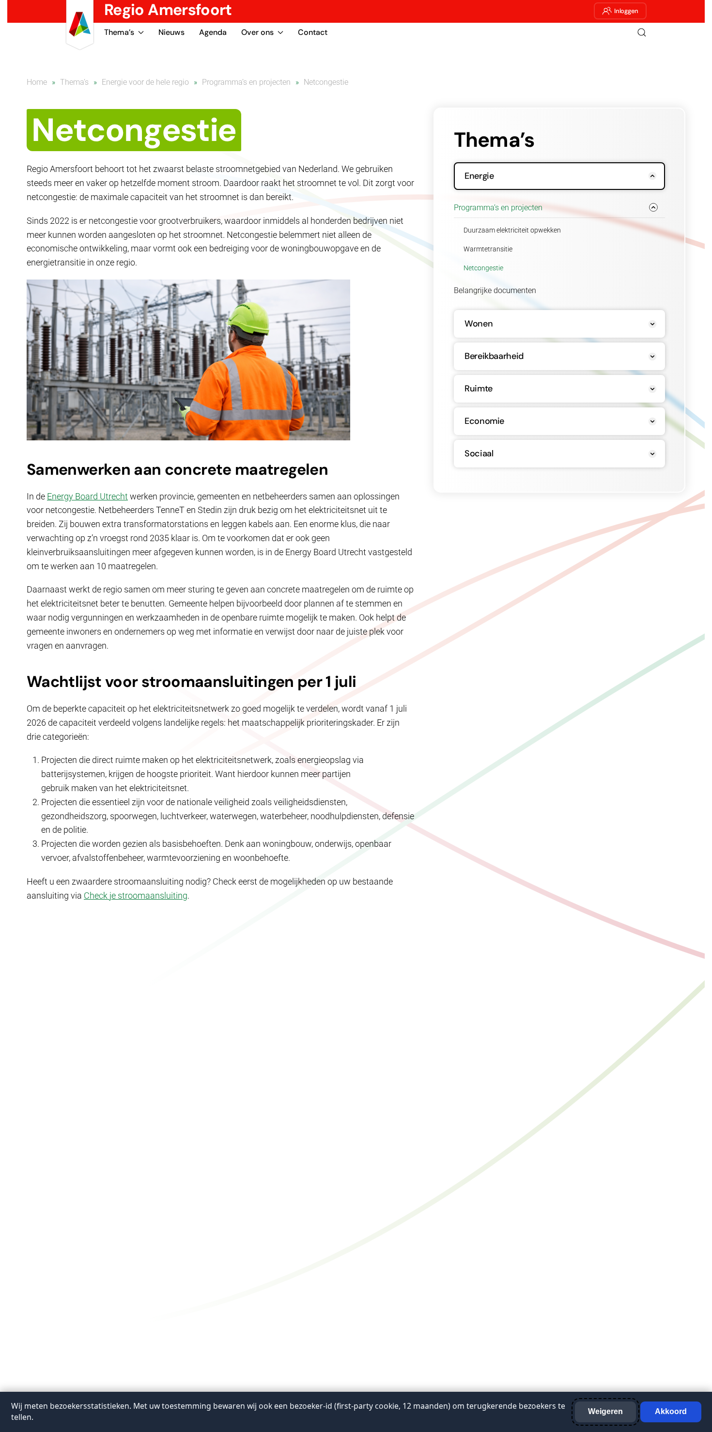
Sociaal (478, 453)
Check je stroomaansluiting (135, 895)
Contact (312, 32)
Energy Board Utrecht (87, 496)
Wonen (478, 323)
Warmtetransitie (488, 249)
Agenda (213, 32)
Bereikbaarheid (494, 356)
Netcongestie (483, 268)
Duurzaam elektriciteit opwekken (512, 230)
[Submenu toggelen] (651, 176)
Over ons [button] (257, 32)
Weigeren (605, 1411)
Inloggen (626, 11)
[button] (642, 32)
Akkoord (671, 1411)
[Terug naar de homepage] (79, 25)
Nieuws (171, 32)
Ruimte (478, 388)
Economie (484, 421)
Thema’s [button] (119, 32)
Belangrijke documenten (495, 290)
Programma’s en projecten (498, 207)
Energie (479, 176)
